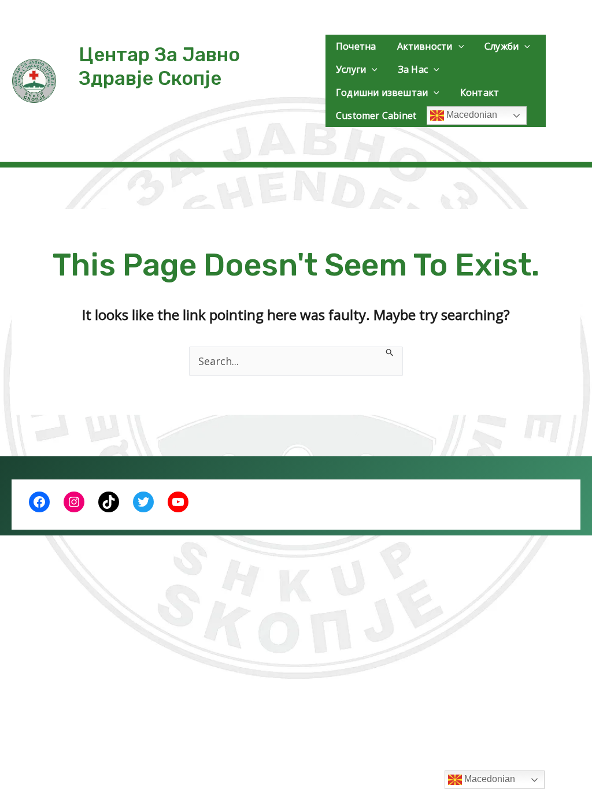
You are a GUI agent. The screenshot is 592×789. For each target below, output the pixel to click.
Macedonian (470, 115)
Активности (425, 46)
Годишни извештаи (382, 92)
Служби (501, 46)
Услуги (351, 69)
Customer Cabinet (376, 115)
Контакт (479, 92)
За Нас (413, 69)
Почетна (356, 46)
